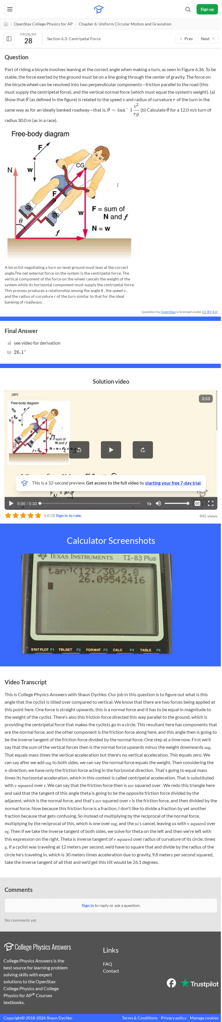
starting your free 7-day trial (173, 482)
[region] (111, 450)
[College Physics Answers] (99, 9)
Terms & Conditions (140, 1017)
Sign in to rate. (69, 515)
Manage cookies (204, 1017)
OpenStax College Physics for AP (43, 23)
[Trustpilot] (200, 983)
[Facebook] (171, 983)
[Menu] (10, 9)
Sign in (88, 905)
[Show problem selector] (8, 38)
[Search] (188, 9)
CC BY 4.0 (209, 312)
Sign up (207, 9)
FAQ (107, 963)
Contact (111, 970)
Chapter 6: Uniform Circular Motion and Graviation (125, 23)
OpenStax (168, 312)
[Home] (5, 24)
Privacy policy (173, 1017)
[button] (79, 450)
